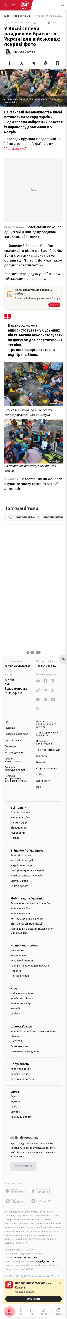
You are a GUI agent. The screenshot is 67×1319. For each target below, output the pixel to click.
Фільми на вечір (21, 1003)
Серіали (15, 1013)
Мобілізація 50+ (20, 908)
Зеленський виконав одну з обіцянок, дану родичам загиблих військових (33, 232)
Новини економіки (24, 945)
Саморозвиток (19, 1046)
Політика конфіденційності (15, 768)
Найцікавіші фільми (23, 993)
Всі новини (18, 807)
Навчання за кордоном (25, 1051)
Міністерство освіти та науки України (33, 1031)
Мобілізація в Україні (26, 898)
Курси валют (18, 955)
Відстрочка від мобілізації (27, 923)
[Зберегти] (57, 63)
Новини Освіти (21, 1026)
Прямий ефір (19, 822)
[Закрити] (59, 1283)
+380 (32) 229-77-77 (26, 1257)
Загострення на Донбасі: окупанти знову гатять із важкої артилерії (33, 484)
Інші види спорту (21, 1116)
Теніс (14, 1106)
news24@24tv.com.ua (18, 666)
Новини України (22, 16)
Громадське (15, 148)
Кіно (14, 988)
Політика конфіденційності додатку (46, 724)
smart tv (15, 1201)
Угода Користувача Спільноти (47, 734)
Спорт (15, 1091)
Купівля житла (19, 1073)
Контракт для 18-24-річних (27, 918)
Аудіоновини (18, 832)
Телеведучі (11, 746)
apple (41, 1191)
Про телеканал (13, 740)
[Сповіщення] (62, 5)
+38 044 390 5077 (46, 666)
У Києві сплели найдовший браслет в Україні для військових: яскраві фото (49, 16)
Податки (16, 970)
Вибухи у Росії (19, 880)
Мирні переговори (22, 865)
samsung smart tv (41, 1201)
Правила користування (12, 760)
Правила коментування (44, 742)
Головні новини (20, 812)
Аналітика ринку (21, 1068)
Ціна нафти (18, 950)
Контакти (41, 756)
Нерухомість (20, 1064)
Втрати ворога (19, 885)
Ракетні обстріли (21, 855)
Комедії (15, 1008)
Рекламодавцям (14, 752)
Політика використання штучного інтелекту (16, 778)
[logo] (24, 5)
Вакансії (41, 762)
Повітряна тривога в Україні (28, 870)
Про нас (9, 722)
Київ (7, 16)
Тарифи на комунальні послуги (30, 965)
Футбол (15, 1101)
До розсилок (23, 1166)
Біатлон (15, 1111)
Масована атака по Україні (27, 875)
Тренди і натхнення (22, 1079)
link (37, 680)
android (15, 1191)
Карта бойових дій (22, 860)
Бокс (13, 1096)
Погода (15, 837)
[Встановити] (33, 1291)
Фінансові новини (22, 960)
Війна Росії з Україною (27, 850)
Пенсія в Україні (20, 975)
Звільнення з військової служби (30, 903)
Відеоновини (19, 827)
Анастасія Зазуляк (24, 52)
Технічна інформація (48, 750)
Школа (15, 1036)
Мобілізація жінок (22, 913)
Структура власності (47, 768)
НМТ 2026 (16, 1041)
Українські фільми (22, 998)
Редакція (10, 728)
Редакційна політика (16, 734)
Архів (39, 775)
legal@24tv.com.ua (47, 1261)
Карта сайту (43, 781)
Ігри (38, 787)
